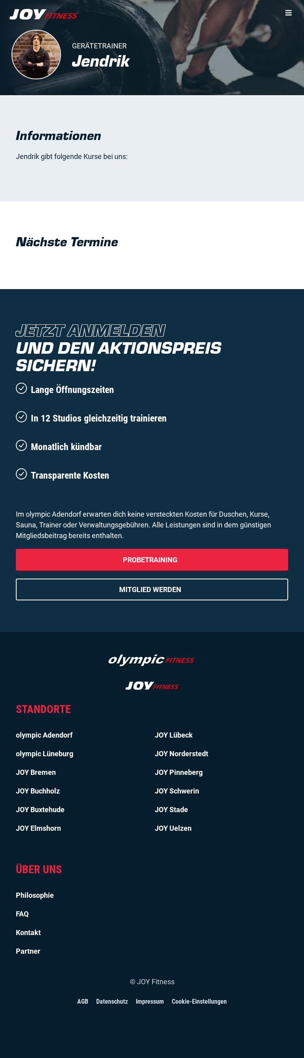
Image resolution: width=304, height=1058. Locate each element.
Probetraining (150, 560)
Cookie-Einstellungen (199, 1001)
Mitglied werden (150, 589)
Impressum (150, 1001)
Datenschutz (112, 1001)
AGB (82, 1001)
